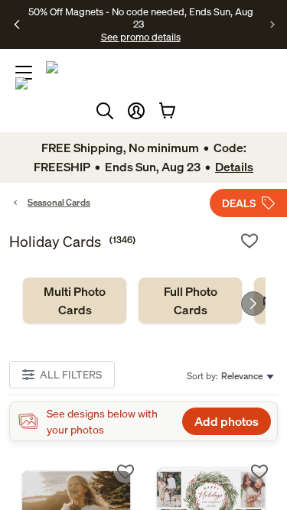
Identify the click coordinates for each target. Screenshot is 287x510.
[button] (136, 110)
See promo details (141, 37)
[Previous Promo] (17, 24)
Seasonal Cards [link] (59, 202)
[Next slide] (253, 303)
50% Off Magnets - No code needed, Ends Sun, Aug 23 (140, 18)
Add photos (226, 421)
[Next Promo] (273, 24)
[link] (74, 300)
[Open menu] (23, 73)
